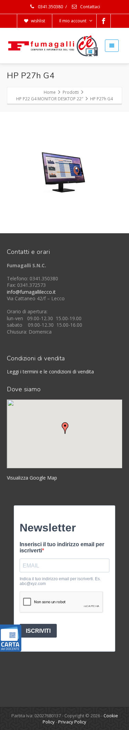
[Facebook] (103, 21)
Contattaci (89, 7)
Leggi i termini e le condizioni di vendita (50, 371)
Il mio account (72, 21)
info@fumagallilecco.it (31, 292)
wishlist (37, 21)
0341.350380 (50, 7)
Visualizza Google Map (32, 477)
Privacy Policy (72, 722)
